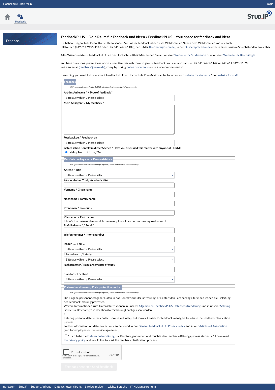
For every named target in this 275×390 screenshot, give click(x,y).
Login (270, 4)
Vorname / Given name (78, 189)
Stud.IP (23, 386)
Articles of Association (213, 326)
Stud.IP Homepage (259, 13)
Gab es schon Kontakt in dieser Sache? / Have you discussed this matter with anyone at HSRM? (122, 148)
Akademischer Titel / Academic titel (86, 180)
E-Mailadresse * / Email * (79, 225)
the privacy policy (75, 340)
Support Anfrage (41, 386)
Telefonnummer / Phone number (84, 234)
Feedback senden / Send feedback (89, 366)
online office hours (138, 67)
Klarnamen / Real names (79, 217)
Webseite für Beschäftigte (239, 55)
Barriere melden (94, 386)
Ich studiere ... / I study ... (79, 254)
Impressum (8, 386)
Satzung (225, 306)
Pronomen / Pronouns (78, 208)
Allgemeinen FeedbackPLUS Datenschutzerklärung (170, 306)
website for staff (228, 75)
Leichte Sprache (117, 386)
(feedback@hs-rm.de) (162, 47)
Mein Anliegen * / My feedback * (84, 103)
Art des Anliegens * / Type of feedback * (88, 92)
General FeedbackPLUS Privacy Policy (162, 326)
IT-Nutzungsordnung (143, 386)
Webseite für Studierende (190, 55)
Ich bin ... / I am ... (74, 244)
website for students (197, 75)
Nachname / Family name (79, 199)
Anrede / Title (72, 170)
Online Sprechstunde (198, 47)
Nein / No (75, 152)
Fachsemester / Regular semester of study (89, 265)
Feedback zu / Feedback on (80, 137)
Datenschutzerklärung (101, 336)
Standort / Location (76, 274)
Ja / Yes (96, 152)
